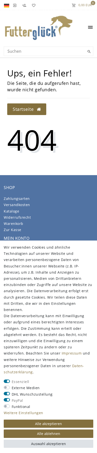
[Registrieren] (24, 5)
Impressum (72, 353)
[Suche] (88, 52)
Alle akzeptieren (48, 423)
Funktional (21, 406)
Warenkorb (13, 223)
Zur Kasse (12, 229)
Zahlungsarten (17, 198)
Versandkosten (17, 204)
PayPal (17, 400)
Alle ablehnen (48, 433)
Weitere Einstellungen (23, 412)
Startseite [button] (24, 109)
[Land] (7, 5)
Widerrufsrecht (17, 217)
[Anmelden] (14, 5)
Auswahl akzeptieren (48, 443)
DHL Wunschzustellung (32, 394)
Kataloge (11, 211)
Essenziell (20, 381)
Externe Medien (26, 387)
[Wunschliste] (33, 5)
